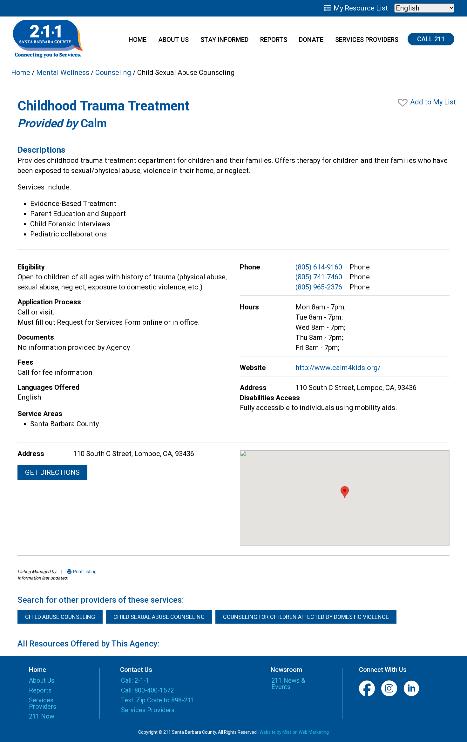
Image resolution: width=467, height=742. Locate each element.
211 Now (41, 716)
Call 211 (431, 39)
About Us (173, 39)
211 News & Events (288, 684)
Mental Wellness (62, 72)
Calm (93, 123)
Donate (311, 39)
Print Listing (84, 571)
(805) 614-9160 (318, 267)
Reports (273, 39)
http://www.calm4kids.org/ (338, 368)
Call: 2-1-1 (135, 680)
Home (137, 39)
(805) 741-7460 (318, 277)
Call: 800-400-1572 (147, 690)
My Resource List (360, 8)
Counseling (113, 72)
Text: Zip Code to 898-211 (157, 700)
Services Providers (366, 39)
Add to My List (432, 102)
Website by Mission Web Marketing (294, 732)
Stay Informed (224, 39)
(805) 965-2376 (318, 287)
